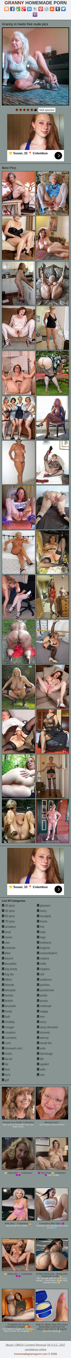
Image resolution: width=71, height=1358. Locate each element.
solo (42, 1048)
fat (6, 1064)
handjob (45, 916)
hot (41, 926)
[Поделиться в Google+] (23, 9)
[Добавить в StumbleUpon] (52, 9)
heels (43, 921)
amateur (10, 926)
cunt (7, 1043)
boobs (8, 995)
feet (7, 1069)
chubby (9, 1022)
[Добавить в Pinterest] (40, 9)
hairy (43, 910)
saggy (43, 1011)
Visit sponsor (47, 109)
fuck (7, 1074)
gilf (6, 1080)
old (41, 974)
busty (8, 1011)
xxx (41, 1074)
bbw (7, 953)
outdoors (45, 979)
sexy (42, 1022)
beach (8, 958)
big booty (10, 969)
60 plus (9, 916)
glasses (44, 905)
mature (44, 958)
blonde (9, 984)
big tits (9, 974)
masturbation (48, 953)
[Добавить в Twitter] (63, 9)
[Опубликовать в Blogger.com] (6, 9)
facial (8, 1059)
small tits (45, 1043)
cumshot (10, 1037)
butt (7, 1016)
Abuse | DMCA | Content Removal (26, 1344)
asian (8, 937)
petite (43, 995)
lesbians (45, 942)
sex (42, 1016)
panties (44, 984)
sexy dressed (48, 1027)
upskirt (44, 1064)
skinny (44, 1037)
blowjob (10, 990)
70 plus (9, 921)
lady (42, 932)
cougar (9, 1027)
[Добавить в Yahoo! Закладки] (35, 14)
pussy (43, 1000)
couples (10, 1032)
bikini (8, 979)
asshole (10, 947)
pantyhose (46, 990)
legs (42, 937)
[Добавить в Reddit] (46, 9)
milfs (42, 963)
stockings (46, 1053)
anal (7, 932)
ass (7, 942)
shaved (44, 1032)
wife (42, 1069)
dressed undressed (17, 1048)
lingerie (44, 947)
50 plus (9, 910)
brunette (10, 1006)
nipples (44, 969)
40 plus (9, 905)
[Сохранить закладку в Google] (18, 9)
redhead (45, 1006)
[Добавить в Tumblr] (57, 9)
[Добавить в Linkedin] (29, 9)
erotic (8, 1053)
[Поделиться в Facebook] (12, 9)
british (8, 1000)
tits (41, 1059)
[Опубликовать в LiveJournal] (35, 9)
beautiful (10, 963)
